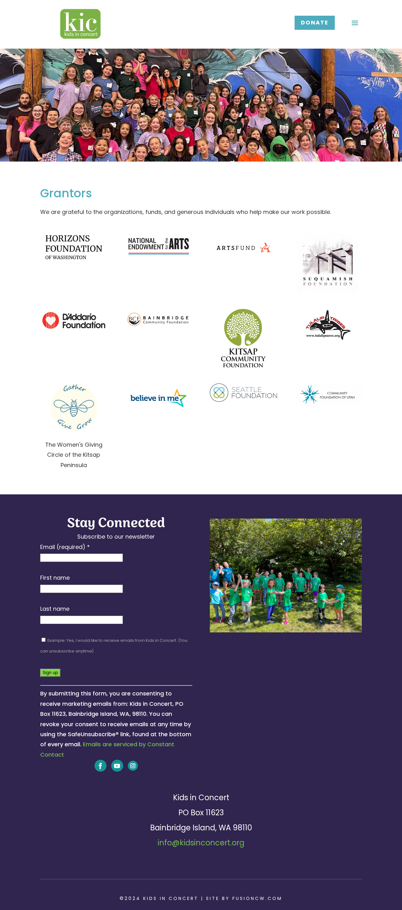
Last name (54, 609)
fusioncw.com (257, 898)
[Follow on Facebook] (100, 766)
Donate (315, 22)
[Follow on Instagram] (133, 766)
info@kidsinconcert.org (201, 843)
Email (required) (65, 547)
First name (55, 578)
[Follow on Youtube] (117, 766)
